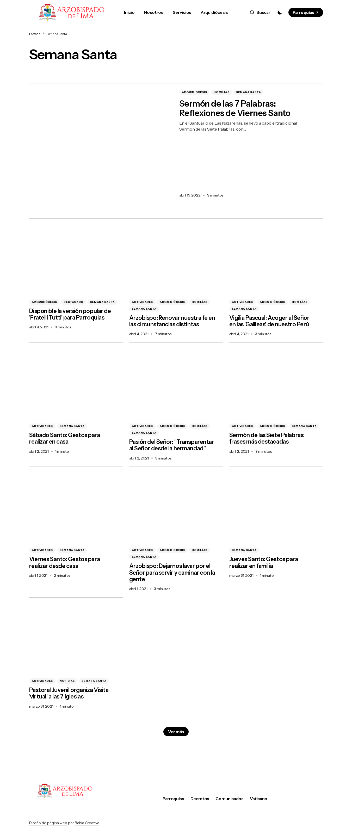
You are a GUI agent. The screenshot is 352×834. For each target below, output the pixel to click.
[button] (260, 12)
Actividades (142, 302)
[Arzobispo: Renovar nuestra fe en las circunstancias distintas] (176, 260)
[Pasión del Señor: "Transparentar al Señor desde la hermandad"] (176, 384)
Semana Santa (248, 92)
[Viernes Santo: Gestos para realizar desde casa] (76, 508)
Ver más (176, 731)
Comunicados (229, 798)
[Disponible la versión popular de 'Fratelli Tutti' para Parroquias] (76, 260)
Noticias (67, 681)
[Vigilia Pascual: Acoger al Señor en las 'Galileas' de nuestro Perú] (276, 260)
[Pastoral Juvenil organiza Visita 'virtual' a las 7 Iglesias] (76, 639)
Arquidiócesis (194, 92)
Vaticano (258, 798)
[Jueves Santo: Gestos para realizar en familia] (276, 508)
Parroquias (303, 12)
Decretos (199, 798)
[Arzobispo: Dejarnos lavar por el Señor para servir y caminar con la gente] (176, 508)
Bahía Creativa (87, 822)
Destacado (73, 302)
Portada (34, 34)
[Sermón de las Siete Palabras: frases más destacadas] (276, 384)
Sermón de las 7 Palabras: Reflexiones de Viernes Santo (235, 108)
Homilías (221, 92)
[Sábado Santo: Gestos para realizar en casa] (76, 384)
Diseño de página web (48, 822)
